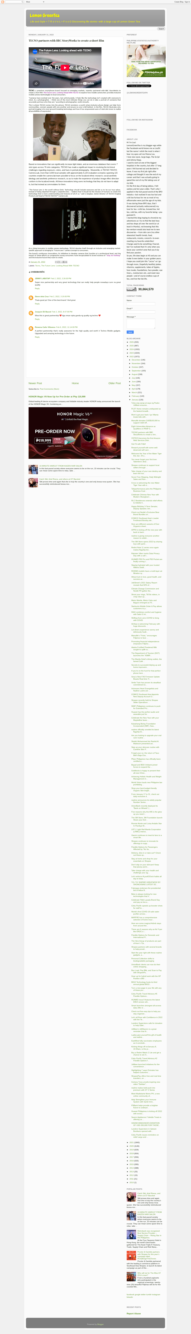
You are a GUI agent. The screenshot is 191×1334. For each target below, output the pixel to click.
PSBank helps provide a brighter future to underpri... (144, 1106)
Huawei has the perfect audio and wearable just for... (145, 713)
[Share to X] (61, 262)
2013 (132, 1172)
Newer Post (35, 383)
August (134, 374)
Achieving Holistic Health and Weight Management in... (146, 778)
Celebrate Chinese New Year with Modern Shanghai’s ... (145, 496)
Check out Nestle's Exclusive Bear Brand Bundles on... (145, 513)
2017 (132, 1157)
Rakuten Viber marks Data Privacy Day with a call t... (145, 554)
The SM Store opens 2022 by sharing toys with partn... (146, 543)
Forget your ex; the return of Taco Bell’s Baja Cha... (145, 754)
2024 (132, 349)
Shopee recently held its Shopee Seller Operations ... (144, 701)
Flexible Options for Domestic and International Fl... (145, 936)
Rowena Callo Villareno (45, 327)
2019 (132, 1150)
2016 (132, 1161)
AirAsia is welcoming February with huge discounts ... (145, 625)
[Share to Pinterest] (66, 262)
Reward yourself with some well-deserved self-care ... (144, 449)
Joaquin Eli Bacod (43, 312)
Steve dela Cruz (42, 296)
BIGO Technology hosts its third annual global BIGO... (144, 983)
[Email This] (56, 262)
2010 (132, 1182)
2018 (132, 1153)
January (135, 400)
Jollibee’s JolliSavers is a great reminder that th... (143, 1030)
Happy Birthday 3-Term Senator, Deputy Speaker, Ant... (144, 507)
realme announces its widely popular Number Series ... (146, 801)
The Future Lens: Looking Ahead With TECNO (60, 266)
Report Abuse (134, 1313)
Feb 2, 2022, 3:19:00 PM (60, 296)
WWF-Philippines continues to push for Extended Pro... (145, 707)
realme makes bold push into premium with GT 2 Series (143, 1089)
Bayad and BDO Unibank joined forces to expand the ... (144, 766)
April (133, 389)
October (135, 367)
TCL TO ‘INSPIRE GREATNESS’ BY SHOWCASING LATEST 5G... (145, 883)
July (133, 378)
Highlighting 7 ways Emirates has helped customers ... (145, 1071)
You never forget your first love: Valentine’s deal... (144, 460)
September (136, 371)
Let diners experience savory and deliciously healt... (145, 631)
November (136, 363)
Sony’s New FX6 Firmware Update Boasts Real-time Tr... (145, 678)
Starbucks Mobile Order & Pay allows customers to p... (146, 607)
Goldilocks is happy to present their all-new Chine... (145, 772)
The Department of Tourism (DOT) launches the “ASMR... (145, 654)
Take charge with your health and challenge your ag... (145, 871)
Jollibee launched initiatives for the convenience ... (145, 1065)
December (136, 360)
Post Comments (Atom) (49, 389)
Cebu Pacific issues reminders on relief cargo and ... (145, 1136)
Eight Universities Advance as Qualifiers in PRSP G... (143, 427)
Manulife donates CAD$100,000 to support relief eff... (145, 421)
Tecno (37, 266)
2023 (132, 353)
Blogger (100, 1324)
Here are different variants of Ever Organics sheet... (145, 525)
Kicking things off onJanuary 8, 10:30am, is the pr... (144, 1048)
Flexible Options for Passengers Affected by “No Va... (144, 848)
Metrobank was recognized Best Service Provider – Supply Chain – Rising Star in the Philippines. (149, 1234)
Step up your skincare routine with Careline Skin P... (145, 748)
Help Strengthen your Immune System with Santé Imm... (143, 1101)
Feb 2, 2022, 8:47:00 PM (62, 312)
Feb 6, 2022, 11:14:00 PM (67, 327)
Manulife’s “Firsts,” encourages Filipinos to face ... (144, 636)
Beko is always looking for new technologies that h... (143, 895)
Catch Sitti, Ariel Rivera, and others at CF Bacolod (59, 479)
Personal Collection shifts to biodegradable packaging (142, 960)
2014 (132, 1168)
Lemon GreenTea (45, 16)
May (133, 385)
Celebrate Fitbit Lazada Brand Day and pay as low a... (145, 901)
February (135, 396)
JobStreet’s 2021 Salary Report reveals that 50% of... (144, 584)
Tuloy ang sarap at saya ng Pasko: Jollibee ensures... (145, 404)
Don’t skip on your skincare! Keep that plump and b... (145, 866)
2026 (132, 342)
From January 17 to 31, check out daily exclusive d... (145, 795)
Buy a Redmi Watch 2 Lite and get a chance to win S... (146, 1054)
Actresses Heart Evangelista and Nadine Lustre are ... (144, 689)
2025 (132, 346)
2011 (131, 1179)
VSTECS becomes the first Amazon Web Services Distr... (145, 439)
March (134, 392)
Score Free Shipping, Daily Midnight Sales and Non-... (146, 478)
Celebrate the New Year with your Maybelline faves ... (145, 719)
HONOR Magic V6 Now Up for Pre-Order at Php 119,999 (57, 396)
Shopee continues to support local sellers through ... (145, 466)
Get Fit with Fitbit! (138, 444)
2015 (132, 1164)
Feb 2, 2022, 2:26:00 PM (61, 278)
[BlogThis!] (58, 262)
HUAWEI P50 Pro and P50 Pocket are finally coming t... (146, 560)
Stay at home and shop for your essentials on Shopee (144, 860)
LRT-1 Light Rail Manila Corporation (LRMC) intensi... (146, 830)
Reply (37, 288)
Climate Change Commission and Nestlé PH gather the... (145, 590)
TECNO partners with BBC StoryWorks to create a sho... (144, 433)
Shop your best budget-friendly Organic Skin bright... (144, 789)
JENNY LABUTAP (42, 278)
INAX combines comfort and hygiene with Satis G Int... (146, 613)
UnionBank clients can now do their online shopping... (145, 965)
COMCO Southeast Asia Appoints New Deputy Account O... (145, 695)
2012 (132, 1175)
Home (75, 383)
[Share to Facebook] (63, 262)
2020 (132, 1146)
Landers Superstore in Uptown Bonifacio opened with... (143, 1130)
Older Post (114, 383)
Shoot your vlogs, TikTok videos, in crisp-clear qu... (145, 595)
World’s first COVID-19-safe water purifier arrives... (145, 913)
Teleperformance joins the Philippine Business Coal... (146, 490)
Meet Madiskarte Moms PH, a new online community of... (145, 1095)
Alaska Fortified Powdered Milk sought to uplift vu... (144, 648)
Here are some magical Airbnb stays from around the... (146, 924)
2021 (132, 1142)
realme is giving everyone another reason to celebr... (145, 537)
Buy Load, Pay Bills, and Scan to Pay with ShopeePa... (146, 971)
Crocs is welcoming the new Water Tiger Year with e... (145, 484)
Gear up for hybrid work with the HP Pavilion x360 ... (146, 977)
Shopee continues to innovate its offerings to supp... (144, 842)
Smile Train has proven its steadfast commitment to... (146, 684)
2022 (132, 357)
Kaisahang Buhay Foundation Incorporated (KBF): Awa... (143, 725)
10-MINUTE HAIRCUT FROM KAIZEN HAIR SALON (60, 466)
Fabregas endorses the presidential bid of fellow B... (146, 889)
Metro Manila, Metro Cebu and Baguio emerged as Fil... (144, 601)
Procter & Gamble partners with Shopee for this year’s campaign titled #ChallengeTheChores (148, 1255)
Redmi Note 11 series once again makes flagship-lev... (145, 548)
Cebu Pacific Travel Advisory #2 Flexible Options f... (144, 1059)
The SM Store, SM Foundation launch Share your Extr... (146, 819)
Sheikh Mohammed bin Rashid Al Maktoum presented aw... (145, 742)
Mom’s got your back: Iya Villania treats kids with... (144, 416)
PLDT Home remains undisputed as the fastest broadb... (146, 410)
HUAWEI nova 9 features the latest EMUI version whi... (145, 1001)
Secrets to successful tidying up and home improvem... (146, 666)
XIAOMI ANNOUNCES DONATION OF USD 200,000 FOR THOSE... (145, 1124)
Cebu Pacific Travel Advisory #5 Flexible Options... (144, 995)
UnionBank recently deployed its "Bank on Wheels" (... (144, 807)
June (134, 382)
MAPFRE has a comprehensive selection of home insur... (144, 918)
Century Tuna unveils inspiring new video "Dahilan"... (145, 1083)
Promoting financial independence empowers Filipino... (145, 642)
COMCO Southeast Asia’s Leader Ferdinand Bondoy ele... (145, 519)
